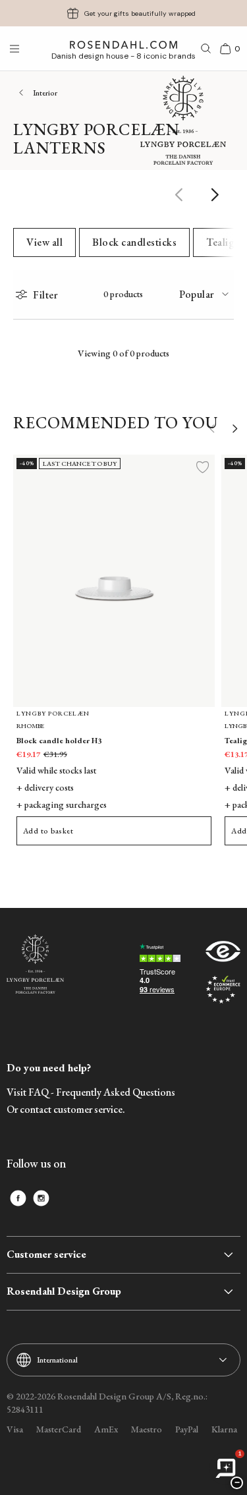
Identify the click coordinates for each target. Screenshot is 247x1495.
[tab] (206, 294)
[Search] (206, 49)
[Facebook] (18, 1198)
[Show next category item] (216, 195)
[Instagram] (41, 1198)
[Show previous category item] (179, 195)
